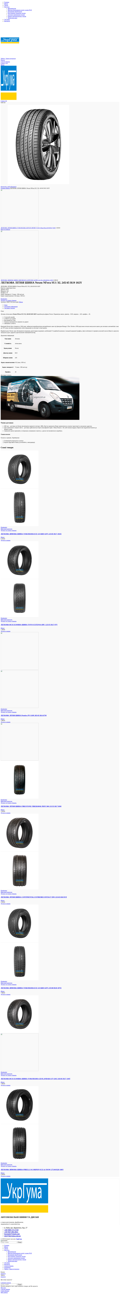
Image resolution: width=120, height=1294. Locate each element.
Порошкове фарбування (15, 11)
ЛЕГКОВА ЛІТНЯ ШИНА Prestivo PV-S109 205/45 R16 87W (24, 715)
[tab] (61, 305)
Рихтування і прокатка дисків (17, 13)
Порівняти (7, 1267)
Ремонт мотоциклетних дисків (17, 16)
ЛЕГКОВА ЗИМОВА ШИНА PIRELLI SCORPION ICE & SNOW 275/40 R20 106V (32, 1170)
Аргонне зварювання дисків (16, 15)
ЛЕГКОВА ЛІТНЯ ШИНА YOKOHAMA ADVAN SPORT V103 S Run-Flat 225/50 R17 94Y (28, 228)
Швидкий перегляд (6, 529)
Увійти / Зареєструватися (11, 1269)
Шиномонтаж (12, 8)
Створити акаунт (6, 1282)
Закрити (3, 1273)
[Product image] (19, 525)
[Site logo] (10, 57)
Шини (8, 188)
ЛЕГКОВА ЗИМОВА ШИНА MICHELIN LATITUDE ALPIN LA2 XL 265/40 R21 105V (27, 280)
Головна (3, 188)
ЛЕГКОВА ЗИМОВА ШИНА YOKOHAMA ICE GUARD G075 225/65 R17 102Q (31, 534)
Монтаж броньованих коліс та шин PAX (20, 10)
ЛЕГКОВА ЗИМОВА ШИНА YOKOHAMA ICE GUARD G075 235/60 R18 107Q (31, 988)
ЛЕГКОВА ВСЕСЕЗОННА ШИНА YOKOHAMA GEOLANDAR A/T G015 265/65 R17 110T (35, 1079)
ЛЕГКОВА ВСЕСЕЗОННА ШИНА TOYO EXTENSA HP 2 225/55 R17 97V (29, 625)
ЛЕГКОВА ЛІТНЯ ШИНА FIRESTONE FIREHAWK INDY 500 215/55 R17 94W (31, 806)
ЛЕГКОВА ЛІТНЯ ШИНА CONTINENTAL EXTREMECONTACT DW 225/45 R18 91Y (34, 897)
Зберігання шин (12, 18)
